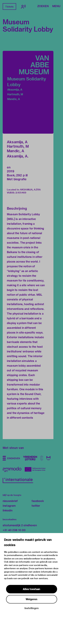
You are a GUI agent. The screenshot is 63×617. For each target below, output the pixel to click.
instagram (9, 506)
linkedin (7, 510)
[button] (28, 92)
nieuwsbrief (10, 501)
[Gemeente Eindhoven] (11, 458)
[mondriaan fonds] (48, 458)
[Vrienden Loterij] (30, 458)
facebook (38, 501)
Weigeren (31, 599)
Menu (56, 6)
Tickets (9, 6)
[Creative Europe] (36, 469)
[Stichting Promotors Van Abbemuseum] (41, 458)
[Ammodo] (12, 469)
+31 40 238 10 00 (14, 530)
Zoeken (43, 6)
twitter (36, 506)
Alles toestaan (31, 589)
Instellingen (32, 608)
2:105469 (20, 192)
